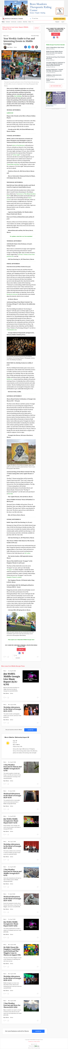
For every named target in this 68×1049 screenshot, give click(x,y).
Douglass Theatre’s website (14, 577)
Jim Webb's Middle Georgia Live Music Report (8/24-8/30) (12, 679)
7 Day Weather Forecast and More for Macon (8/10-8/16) (12, 1005)
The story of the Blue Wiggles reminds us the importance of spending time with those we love (12, 959)
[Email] (36, 46)
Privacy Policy (37, 1048)
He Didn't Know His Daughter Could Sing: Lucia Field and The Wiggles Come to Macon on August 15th (12, 951)
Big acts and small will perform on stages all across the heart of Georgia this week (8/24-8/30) (11, 689)
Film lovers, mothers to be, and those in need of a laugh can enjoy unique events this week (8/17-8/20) (12, 852)
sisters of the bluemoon (18, 145)
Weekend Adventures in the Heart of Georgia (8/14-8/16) (12, 898)
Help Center (37, 1041)
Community (13, 21)
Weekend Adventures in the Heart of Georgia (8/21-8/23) (12, 795)
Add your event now (55, 86)
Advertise (25, 21)
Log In (62, 21)
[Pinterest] (33, 46)
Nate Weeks (10, 47)
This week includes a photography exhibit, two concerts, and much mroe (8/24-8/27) (12, 715)
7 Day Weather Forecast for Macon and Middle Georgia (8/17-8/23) (13, 872)
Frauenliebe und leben (13, 164)
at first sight (16, 155)
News (3, 21)
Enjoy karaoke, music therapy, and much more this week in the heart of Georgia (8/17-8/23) (12, 827)
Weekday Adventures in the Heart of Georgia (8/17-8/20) (12, 846)
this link (10, 493)
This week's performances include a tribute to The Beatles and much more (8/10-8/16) (12, 930)
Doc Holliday (18, 96)
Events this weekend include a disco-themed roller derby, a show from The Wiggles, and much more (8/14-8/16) (12, 905)
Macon (5, 670)
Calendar (8, 21)
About (29, 21)
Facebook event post (12, 294)
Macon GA (6, 35)
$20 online (27, 553)
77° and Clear (35, 18)
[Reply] (8, 656)
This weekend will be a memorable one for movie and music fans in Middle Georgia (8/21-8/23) (12, 802)
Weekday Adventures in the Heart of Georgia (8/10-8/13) (12, 978)
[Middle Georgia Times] (12, 18)
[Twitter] (29, 46)
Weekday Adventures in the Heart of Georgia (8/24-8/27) (12, 709)
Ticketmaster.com (12, 329)
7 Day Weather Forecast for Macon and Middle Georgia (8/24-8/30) (13, 767)
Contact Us (30, 1041)
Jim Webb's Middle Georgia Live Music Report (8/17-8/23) (11, 821)
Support (37, 28)
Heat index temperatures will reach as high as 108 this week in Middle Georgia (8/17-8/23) (12, 879)
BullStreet (9, 379)
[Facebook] (25, 46)
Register (57, 21)
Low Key (20, 254)
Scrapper (9, 569)
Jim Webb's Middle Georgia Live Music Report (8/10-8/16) (11, 924)
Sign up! (21, 649)
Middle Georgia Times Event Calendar (55, 44)
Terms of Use (31, 1048)
